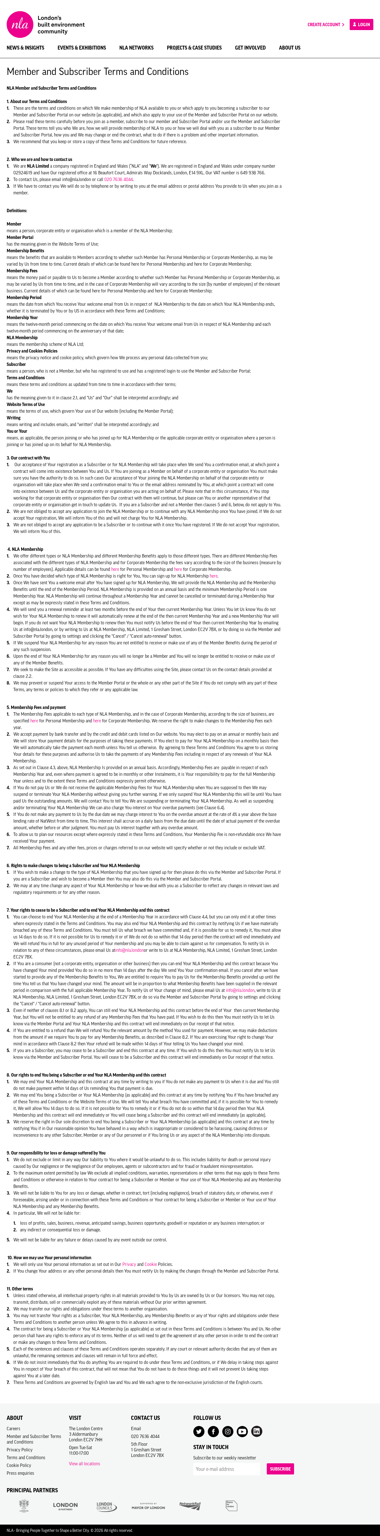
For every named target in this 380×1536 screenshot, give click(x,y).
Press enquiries (20, 1473)
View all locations (84, 1463)
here (115, 569)
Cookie (151, 1264)
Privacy (129, 1264)
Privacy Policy (20, 1449)
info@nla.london (129, 950)
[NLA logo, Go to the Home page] (46, 24)
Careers (13, 1428)
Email (136, 1428)
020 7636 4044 (118, 179)
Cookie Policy (19, 1465)
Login (363, 24)
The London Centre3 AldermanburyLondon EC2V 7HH (86, 1434)
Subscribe (280, 1468)
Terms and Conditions (26, 1457)
